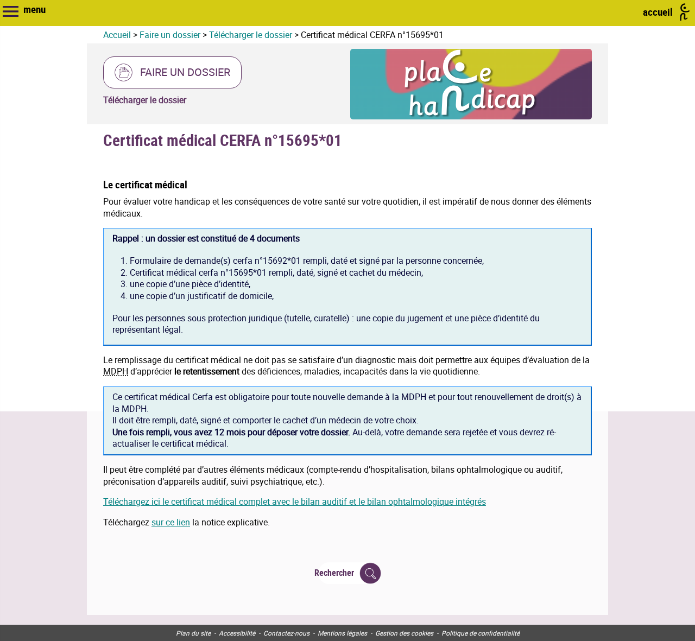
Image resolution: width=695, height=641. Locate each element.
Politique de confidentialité (480, 633)
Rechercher (336, 573)
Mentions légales (342, 633)
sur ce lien (170, 522)
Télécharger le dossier (250, 35)
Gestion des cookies (404, 633)
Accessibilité (237, 633)
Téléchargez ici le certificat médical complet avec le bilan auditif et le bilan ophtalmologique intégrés (294, 501)
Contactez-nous (286, 633)
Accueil (117, 35)
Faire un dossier (170, 35)
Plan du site (193, 633)
